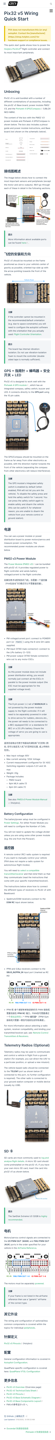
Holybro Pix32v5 (12, 49)
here (25, 242)
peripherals (29, 1327)
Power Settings (11, 822)
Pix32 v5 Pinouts (13, 1343)
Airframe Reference (27, 1248)
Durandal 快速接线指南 (17, 1428)
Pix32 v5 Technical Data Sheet (22, 1390)
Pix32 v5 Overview (16, 1387)
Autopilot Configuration (15, 1362)
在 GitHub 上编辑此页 (14, 1416)
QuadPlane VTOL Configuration (24, 1371)
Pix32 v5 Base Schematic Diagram (24, 1397)
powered (39, 1283)
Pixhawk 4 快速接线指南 (37, 1432)
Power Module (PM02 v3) (21, 564)
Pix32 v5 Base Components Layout (25, 1401)
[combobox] (51, 4)
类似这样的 (17, 1016)
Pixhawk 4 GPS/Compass (29, 108)
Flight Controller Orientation (27, 334)
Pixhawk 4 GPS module (16, 385)
